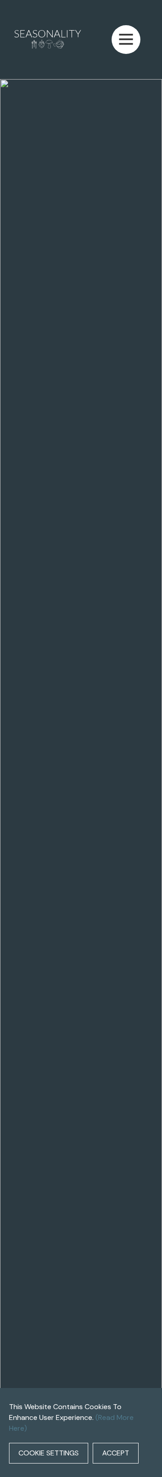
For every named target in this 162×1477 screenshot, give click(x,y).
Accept (115, 1453)
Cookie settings (48, 1453)
